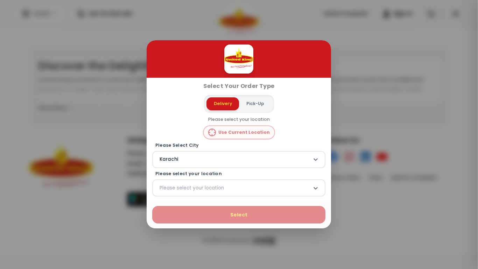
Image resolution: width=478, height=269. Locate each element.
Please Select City (177, 145)
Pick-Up (255, 103)
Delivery (223, 103)
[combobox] (160, 160)
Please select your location (188, 174)
